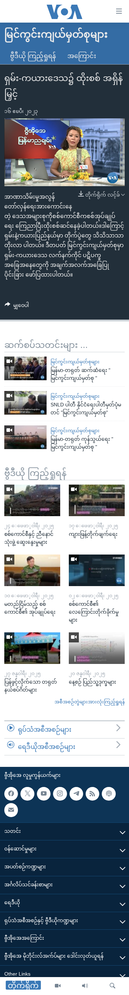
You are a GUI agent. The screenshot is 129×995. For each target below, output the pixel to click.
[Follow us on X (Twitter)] (27, 794)
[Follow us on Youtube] (44, 794)
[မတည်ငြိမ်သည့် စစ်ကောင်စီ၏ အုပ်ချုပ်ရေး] (32, 570)
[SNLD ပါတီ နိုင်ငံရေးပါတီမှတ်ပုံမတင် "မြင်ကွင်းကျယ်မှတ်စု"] (25, 403)
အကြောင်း (81, 56)
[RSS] (92, 794)
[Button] (17, 307)
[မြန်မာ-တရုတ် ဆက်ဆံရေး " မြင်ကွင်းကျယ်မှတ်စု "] (25, 368)
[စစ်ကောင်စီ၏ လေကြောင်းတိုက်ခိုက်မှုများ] (97, 570)
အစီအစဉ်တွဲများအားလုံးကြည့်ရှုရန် (89, 701)
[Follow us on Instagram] (60, 794)
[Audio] (85, 986)
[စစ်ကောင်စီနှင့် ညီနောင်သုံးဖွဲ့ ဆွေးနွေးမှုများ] (32, 500)
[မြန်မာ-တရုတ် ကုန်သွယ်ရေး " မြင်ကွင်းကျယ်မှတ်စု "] (25, 437)
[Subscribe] (11, 810)
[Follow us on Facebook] (11, 794)
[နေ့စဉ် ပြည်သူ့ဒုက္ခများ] (97, 648)
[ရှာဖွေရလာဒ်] (112, 986)
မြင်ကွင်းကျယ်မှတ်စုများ (75, 361)
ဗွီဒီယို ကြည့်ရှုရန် (33, 56)
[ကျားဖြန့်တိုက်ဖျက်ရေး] (97, 500)
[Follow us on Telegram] (76, 794)
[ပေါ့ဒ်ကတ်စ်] (108, 794)
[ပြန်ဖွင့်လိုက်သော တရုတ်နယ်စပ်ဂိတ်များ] (32, 648)
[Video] (57, 986)
